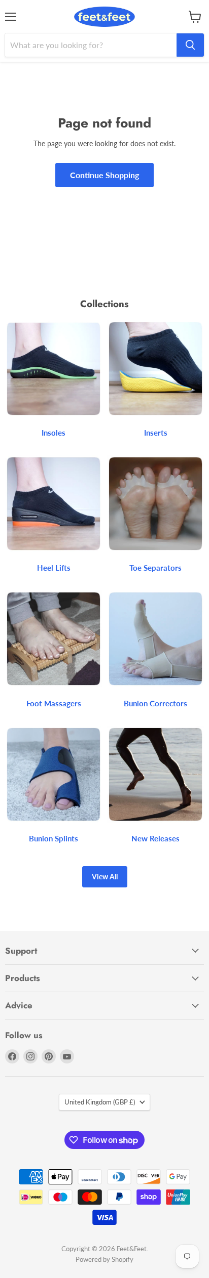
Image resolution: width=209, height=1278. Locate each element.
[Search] (190, 45)
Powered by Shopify (104, 1259)
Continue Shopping (104, 175)
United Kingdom (99, 1102)
